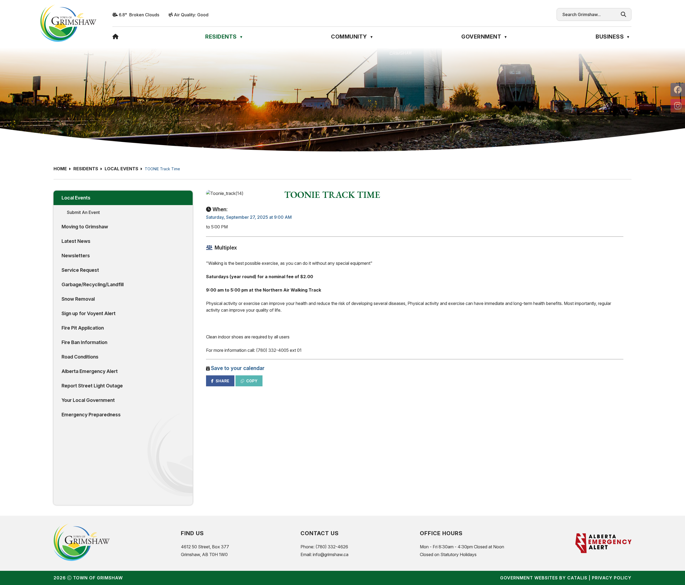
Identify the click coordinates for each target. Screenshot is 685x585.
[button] (623, 14)
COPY (251, 381)
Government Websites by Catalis (543, 577)
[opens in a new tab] (678, 89)
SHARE (222, 381)
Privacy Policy (611, 577)
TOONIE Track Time (162, 169)
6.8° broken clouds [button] (139, 14)
